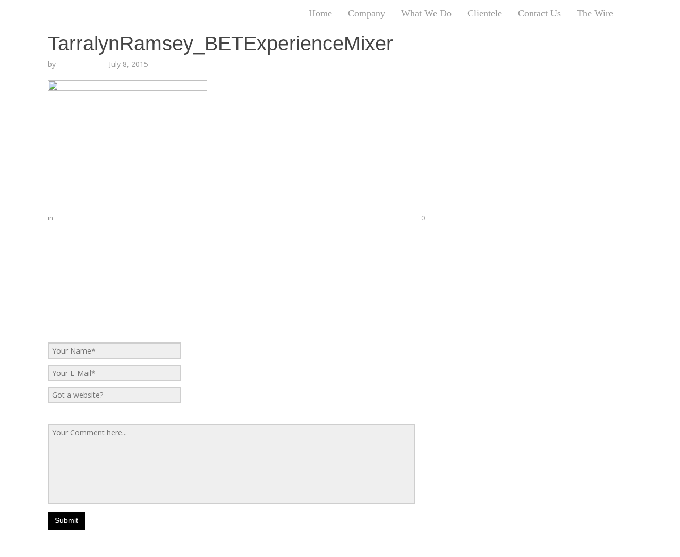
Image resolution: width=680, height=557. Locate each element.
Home (320, 13)
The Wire (595, 13)
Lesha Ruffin (80, 64)
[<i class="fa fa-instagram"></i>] (643, 13)
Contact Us (539, 13)
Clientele (485, 13)
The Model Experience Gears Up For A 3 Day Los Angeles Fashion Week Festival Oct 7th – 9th (536, 63)
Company (366, 13)
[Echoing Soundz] (37, 13)
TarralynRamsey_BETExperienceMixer (220, 43)
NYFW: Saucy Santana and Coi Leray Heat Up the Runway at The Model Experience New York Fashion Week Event (541, 106)
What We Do (426, 13)
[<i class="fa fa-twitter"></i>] (628, 13)
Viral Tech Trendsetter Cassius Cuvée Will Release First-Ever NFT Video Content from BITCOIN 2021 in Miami (547, 244)
